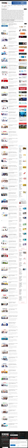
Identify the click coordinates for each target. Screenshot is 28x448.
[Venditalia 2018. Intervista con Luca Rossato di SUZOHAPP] (4, 174)
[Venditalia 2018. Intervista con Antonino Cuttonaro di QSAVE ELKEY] (4, 66)
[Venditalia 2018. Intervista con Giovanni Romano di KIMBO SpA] (4, 235)
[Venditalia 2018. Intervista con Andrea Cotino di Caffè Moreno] (4, 133)
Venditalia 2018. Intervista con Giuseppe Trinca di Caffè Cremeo (13, 99)
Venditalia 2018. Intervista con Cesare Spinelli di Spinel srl (13, 106)
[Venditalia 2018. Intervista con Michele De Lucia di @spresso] (4, 73)
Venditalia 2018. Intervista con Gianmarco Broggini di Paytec (12, 193)
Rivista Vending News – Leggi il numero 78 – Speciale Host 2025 (20, 235)
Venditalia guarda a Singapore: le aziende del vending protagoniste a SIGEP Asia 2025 (13, 24)
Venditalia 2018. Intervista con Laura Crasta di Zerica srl (13, 403)
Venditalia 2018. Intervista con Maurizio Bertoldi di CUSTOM (12, 261)
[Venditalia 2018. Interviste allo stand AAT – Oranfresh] (4, 126)
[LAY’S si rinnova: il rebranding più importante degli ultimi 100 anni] (24, 155)
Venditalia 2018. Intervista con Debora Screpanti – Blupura (12, 323)
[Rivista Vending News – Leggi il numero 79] (24, 229)
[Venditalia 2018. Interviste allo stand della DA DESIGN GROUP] (4, 187)
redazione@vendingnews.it (6, 441)
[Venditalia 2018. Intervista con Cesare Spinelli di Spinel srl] (4, 107)
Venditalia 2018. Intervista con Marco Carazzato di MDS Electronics (13, 383)
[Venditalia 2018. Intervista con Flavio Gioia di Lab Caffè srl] (4, 146)
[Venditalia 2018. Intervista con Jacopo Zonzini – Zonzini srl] (4, 255)
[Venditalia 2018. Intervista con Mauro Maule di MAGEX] (4, 398)
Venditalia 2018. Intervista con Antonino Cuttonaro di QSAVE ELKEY (13, 65)
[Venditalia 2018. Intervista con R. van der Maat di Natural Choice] (4, 53)
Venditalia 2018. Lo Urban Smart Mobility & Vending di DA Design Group (13, 214)
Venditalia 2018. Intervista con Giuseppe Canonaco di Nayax (12, 31)
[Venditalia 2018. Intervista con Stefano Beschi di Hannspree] (4, 248)
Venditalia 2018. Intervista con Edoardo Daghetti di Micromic (12, 241)
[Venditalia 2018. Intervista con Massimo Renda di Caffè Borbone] (4, 365)
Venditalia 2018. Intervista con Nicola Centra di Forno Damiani (13, 295)
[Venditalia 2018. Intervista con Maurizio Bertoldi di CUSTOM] (4, 262)
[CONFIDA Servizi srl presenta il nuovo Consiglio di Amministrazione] (24, 263)
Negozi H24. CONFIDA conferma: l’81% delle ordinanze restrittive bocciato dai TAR (20, 284)
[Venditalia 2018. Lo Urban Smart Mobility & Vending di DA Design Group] (4, 214)
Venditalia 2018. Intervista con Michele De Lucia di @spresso (12, 72)
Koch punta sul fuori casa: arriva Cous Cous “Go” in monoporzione (20, 168)
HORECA (23, 5)
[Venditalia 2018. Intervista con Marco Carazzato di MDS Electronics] (4, 384)
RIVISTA (12, 5)
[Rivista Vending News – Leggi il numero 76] (24, 244)
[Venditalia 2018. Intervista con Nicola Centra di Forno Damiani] (4, 297)
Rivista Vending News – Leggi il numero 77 (20, 240)
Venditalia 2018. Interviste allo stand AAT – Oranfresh (13, 125)
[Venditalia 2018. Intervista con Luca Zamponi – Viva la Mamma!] (4, 378)
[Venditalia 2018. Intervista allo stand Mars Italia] (4, 283)
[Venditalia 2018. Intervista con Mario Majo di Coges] (4, 140)
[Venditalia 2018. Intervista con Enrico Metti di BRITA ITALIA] (4, 425)
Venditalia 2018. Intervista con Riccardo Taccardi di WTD (12, 200)
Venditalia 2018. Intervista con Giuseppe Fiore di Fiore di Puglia (13, 92)
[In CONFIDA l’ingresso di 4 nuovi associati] (24, 259)
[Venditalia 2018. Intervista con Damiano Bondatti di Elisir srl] (4, 290)
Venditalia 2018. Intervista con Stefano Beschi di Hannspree (12, 247)
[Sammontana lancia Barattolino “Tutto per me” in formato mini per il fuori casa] (24, 161)
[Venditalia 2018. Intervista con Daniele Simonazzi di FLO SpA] (4, 60)
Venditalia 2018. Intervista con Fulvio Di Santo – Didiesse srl (13, 344)
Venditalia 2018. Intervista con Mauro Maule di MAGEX (13, 396)
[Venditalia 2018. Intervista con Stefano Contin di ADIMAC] (4, 229)
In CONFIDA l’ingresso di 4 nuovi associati (20, 259)
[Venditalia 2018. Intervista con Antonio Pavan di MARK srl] (4, 119)
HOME (2, 5)
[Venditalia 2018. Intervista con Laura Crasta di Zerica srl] (4, 404)
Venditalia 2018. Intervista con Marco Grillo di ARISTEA (13, 79)
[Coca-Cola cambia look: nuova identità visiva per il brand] (24, 173)
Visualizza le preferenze (24, 445)
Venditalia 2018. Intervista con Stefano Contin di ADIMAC (12, 227)
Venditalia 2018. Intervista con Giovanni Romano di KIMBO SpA (13, 234)
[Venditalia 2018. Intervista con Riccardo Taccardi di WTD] (4, 201)
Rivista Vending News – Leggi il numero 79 (20, 229)
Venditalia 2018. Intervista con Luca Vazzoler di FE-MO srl (13, 417)
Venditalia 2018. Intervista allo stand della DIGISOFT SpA (13, 86)
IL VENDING (5, 5)
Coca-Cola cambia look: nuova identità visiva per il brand (20, 174)
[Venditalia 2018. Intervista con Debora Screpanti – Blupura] (4, 324)
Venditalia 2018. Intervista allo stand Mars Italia (13, 282)
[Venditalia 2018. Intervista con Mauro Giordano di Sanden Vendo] (4, 358)
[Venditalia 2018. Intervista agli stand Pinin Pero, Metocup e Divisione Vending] (4, 269)
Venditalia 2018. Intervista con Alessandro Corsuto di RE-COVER (13, 166)
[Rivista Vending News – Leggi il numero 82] (24, 213)
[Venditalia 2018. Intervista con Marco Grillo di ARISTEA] (4, 80)
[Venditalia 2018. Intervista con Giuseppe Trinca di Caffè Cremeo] (4, 100)
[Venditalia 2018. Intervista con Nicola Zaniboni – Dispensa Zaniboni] (4, 331)
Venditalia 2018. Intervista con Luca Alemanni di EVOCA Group (13, 390)
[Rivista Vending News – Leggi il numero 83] (24, 209)
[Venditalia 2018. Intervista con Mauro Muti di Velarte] (4, 160)
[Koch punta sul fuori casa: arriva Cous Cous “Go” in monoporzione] (24, 167)
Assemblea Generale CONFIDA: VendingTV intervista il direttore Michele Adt (20, 298)
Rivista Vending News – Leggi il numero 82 (20, 213)
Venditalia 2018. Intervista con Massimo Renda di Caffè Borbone (13, 364)
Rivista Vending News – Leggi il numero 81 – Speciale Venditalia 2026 (20, 219)
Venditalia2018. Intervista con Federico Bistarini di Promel (12, 112)
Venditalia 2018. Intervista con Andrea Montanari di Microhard (12, 350)
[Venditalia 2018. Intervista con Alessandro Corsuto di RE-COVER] (4, 167)
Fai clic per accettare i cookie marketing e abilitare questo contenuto (23, 127)
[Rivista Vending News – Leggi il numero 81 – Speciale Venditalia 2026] (24, 218)
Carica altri (22, 248)
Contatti (3, 6)
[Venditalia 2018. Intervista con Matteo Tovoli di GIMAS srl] (4, 47)
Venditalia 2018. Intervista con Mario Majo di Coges (13, 138)
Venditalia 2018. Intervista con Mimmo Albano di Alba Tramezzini (13, 152)
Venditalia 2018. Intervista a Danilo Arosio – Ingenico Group (13, 309)
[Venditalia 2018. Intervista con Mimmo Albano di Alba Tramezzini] (4, 153)
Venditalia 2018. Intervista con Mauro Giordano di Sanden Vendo (13, 357)
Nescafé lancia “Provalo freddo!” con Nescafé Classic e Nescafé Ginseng (20, 149)
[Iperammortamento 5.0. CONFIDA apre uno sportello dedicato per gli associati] (24, 253)
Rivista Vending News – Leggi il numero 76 (20, 245)
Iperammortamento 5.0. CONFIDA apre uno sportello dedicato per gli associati (20, 254)
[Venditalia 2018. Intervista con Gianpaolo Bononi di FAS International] (4, 39)
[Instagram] (22, 0)
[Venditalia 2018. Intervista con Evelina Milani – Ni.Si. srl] (4, 411)
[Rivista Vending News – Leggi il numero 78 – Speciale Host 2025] (24, 234)
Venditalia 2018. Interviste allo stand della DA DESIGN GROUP (13, 186)
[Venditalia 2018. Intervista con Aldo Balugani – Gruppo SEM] (4, 276)
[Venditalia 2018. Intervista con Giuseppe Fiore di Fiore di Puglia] (4, 94)
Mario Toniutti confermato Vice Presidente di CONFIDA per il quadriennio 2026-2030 (20, 271)
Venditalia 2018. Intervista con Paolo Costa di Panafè (13, 221)
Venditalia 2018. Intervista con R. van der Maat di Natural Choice (13, 52)
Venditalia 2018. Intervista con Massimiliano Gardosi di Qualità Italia (13, 179)
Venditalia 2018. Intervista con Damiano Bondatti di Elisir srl (12, 289)
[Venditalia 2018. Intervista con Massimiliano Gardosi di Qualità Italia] (4, 180)
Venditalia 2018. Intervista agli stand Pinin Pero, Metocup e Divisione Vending (13, 268)
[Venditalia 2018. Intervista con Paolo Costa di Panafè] (4, 222)
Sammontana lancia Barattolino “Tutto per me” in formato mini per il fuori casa (20, 162)
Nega (18, 445)
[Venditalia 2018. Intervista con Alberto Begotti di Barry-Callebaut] (4, 207)
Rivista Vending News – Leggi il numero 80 (20, 225)
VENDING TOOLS (19, 5)
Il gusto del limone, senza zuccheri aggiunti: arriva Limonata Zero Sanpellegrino (20, 194)
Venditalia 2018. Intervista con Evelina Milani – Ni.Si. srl (12, 410)
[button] (26, 5)
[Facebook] (21, 0)
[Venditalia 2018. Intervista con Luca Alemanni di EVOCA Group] (4, 391)
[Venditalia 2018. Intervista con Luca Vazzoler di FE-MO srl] (4, 418)
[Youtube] (26, 0)
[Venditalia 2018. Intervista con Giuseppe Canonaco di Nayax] (4, 32)
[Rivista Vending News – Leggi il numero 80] (24, 224)
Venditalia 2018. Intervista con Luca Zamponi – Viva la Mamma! (13, 377)
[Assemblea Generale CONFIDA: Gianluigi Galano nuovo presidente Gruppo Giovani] (24, 290)
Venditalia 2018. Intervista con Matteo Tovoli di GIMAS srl (13, 46)
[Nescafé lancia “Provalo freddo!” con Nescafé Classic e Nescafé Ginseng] (24, 148)
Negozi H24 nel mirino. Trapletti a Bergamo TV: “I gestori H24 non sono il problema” (20, 278)
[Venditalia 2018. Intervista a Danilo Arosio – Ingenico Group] (4, 310)
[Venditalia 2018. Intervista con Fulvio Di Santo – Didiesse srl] (4, 345)
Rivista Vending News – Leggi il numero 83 (20, 209)
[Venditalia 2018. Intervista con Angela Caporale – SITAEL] (4, 338)
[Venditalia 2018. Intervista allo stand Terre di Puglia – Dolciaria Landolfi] (4, 317)
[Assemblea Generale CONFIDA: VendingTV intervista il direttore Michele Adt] (24, 297)
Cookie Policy (18, 446)
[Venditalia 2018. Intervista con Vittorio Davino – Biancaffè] (4, 303)
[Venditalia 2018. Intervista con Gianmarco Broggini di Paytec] (4, 194)
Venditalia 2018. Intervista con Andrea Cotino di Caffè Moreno (12, 132)
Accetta (13, 445)
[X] (25, 0)
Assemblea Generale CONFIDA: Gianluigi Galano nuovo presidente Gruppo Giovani (20, 292)
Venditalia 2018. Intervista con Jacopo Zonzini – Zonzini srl (13, 254)
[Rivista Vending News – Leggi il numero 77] (24, 240)
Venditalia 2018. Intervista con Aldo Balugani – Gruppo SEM (13, 275)
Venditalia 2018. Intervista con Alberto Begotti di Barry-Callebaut (13, 206)
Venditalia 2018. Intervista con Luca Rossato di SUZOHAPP (13, 172)
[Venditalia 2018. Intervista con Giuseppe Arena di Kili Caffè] (4, 371)
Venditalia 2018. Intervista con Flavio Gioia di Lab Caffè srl (13, 145)
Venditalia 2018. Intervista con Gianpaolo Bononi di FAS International (12, 38)
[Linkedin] (23, 0)
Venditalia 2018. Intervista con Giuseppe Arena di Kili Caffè (12, 370)
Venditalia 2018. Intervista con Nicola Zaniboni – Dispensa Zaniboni (13, 330)
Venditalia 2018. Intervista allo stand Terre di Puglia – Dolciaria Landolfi (13, 316)
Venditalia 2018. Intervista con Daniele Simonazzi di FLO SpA (12, 58)
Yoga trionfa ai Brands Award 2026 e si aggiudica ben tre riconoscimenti (20, 180)
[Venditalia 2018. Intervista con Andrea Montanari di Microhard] (4, 352)
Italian (6, 6)
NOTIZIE (9, 5)
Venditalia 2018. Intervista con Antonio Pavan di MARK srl (12, 118)
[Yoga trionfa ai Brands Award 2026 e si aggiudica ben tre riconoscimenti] (24, 178)
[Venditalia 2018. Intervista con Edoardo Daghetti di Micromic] (4, 242)
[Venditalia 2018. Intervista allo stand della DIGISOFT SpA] (4, 87)
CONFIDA (21, 250)
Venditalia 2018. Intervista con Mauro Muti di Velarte (13, 159)
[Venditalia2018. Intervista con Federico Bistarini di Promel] (4, 113)
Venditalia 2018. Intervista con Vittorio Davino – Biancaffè (12, 302)
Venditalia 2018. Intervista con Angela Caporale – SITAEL (13, 337)
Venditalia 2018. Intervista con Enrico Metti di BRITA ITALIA (13, 424)
